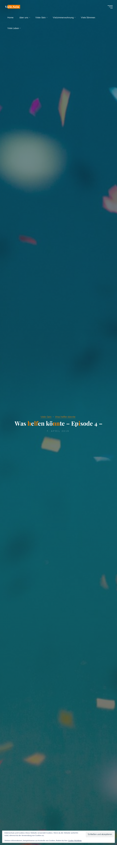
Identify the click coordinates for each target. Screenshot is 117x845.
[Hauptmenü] (110, 6)
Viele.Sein (12, 7)
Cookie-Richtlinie (75, 840)
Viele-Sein (46, 416)
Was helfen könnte (65, 416)
